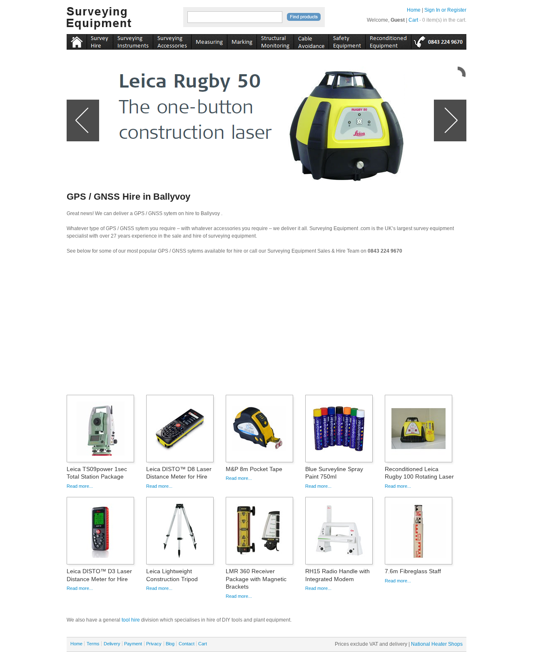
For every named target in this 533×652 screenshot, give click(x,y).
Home (414, 10)
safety (347, 40)
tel (438, 40)
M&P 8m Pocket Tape (254, 469)
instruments (100, 40)
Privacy (154, 643)
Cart (413, 20)
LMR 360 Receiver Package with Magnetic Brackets (256, 578)
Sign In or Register (445, 10)
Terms (93, 643)
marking (242, 40)
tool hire (131, 620)
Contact (186, 643)
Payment (133, 643)
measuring (209, 40)
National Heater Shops (437, 644)
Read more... (80, 486)
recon (388, 40)
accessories (172, 40)
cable (311, 40)
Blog (170, 643)
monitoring (275, 40)
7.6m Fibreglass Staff (413, 571)
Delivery (112, 643)
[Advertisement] (266, 327)
